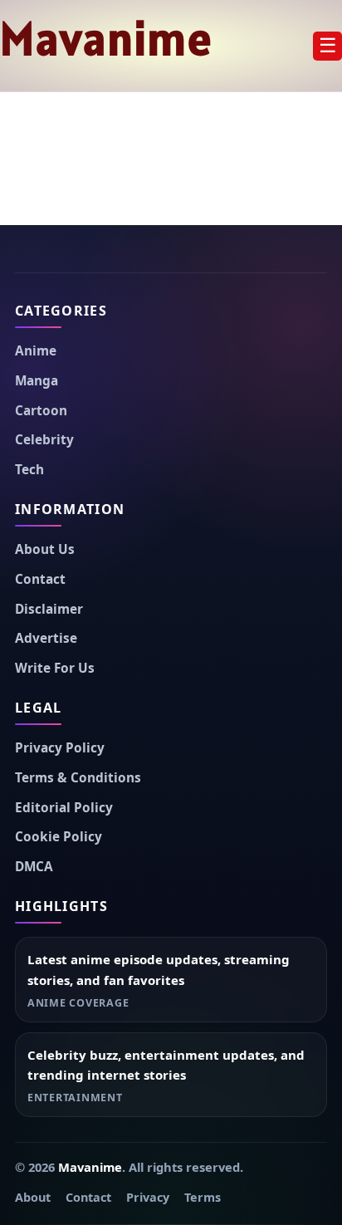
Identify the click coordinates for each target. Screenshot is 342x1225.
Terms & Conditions (78, 777)
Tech (29, 469)
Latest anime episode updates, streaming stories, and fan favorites (158, 969)
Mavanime (106, 38)
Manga (36, 381)
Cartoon (41, 410)
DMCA (34, 866)
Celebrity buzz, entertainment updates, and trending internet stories (166, 1065)
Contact (40, 579)
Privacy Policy (60, 748)
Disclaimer (49, 609)
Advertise (46, 638)
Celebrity (44, 439)
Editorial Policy (64, 807)
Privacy (147, 1197)
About (33, 1197)
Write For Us (55, 668)
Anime (35, 351)
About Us (45, 549)
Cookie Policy (58, 836)
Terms (202, 1197)
